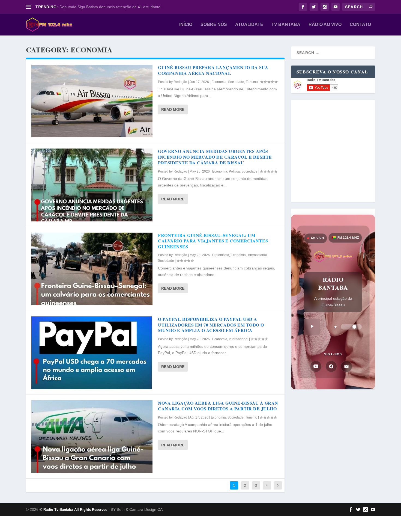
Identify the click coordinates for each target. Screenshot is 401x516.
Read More (172, 109)
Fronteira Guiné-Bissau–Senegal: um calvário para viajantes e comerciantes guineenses (213, 241)
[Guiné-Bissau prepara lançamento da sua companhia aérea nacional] (91, 101)
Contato (360, 24)
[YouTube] (316, 366)
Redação (180, 82)
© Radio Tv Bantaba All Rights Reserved (73, 510)
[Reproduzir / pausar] (312, 327)
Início (185, 24)
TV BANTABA (285, 24)
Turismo (252, 82)
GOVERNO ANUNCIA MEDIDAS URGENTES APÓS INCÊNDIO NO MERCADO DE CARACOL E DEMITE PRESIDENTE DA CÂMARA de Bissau (215, 157)
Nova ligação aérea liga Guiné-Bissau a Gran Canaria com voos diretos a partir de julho (218, 406)
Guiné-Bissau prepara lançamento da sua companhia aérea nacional (213, 70)
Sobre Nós (213, 24)
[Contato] (346, 366)
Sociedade (236, 82)
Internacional (257, 255)
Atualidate (249, 24)
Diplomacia (220, 255)
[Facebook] (331, 366)
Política (234, 171)
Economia (218, 82)
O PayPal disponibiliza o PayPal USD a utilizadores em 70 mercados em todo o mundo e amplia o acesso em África (211, 325)
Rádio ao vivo (325, 24)
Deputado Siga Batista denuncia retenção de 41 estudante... (111, 7)
